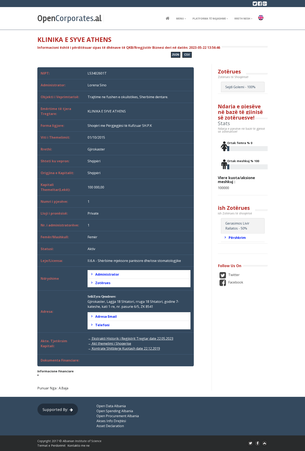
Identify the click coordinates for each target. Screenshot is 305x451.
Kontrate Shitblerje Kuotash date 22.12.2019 (125, 348)
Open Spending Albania (114, 411)
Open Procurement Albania (117, 416)
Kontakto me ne (78, 445)
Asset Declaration (110, 426)
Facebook (235, 282)
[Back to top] (264, 443)
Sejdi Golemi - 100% (240, 87)
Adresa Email (106, 316)
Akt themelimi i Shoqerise (111, 343)
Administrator (107, 274)
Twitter (233, 275)
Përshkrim (237, 237)
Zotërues (102, 283)
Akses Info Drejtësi (111, 421)
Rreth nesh (242, 18)
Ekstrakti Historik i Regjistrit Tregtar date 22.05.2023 (132, 338)
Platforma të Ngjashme (209, 18)
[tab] (139, 274)
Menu (180, 18)
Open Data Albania (111, 406)
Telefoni (102, 325)
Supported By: (55, 409)
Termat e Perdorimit (51, 445)
